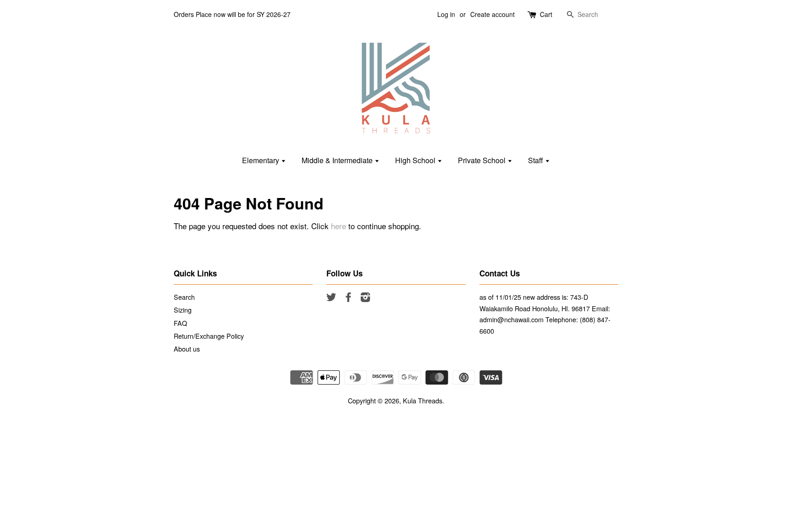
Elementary (261, 160)
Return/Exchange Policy (209, 336)
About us (187, 348)
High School (416, 160)
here (338, 225)
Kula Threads (422, 400)
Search (184, 297)
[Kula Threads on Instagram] (365, 298)
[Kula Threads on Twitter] (331, 298)
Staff (536, 160)
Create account (492, 14)
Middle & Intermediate (338, 160)
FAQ (180, 323)
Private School (482, 160)
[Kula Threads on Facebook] (348, 298)
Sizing (183, 309)
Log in (446, 14)
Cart (546, 14)
